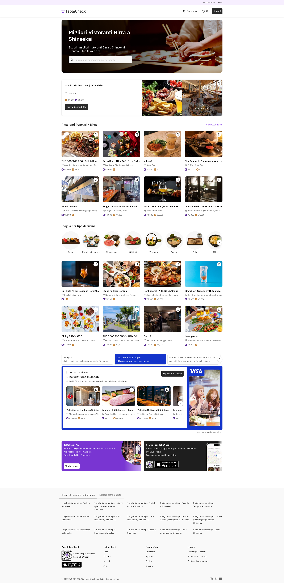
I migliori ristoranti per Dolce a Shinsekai (141, 531)
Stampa (149, 566)
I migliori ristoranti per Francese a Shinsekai (104, 531)
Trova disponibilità (77, 106)
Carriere (149, 561)
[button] (81, 165)
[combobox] (100, 59)
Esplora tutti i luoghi (172, 373)
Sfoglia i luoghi (72, 466)
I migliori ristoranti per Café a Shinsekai (206, 531)
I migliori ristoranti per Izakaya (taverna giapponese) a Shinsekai (207, 519)
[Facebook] (220, 579)
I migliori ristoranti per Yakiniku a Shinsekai (174, 505)
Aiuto (220, 2)
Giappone (192, 11)
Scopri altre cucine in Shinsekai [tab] (78, 494)
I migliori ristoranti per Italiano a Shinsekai (76, 531)
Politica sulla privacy (197, 556)
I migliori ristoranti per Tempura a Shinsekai (203, 505)
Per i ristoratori (209, 2)
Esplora (107, 556)
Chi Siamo (150, 551)
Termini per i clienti (197, 551)
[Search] (72, 59)
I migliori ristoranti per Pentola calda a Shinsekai (141, 505)
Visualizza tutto (214, 124)
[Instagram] (211, 579)
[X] (216, 579)
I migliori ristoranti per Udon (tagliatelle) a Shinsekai (140, 518)
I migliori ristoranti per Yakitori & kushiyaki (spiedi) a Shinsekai (174, 518)
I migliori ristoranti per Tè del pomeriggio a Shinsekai (173, 531)
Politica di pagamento (198, 561)
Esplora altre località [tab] (110, 494)
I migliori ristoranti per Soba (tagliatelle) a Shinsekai (107, 518)
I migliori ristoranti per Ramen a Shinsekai (75, 518)
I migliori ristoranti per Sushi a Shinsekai (76, 505)
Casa (106, 551)
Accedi (217, 11)
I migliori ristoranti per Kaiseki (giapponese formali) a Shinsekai (108, 506)
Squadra (149, 556)
